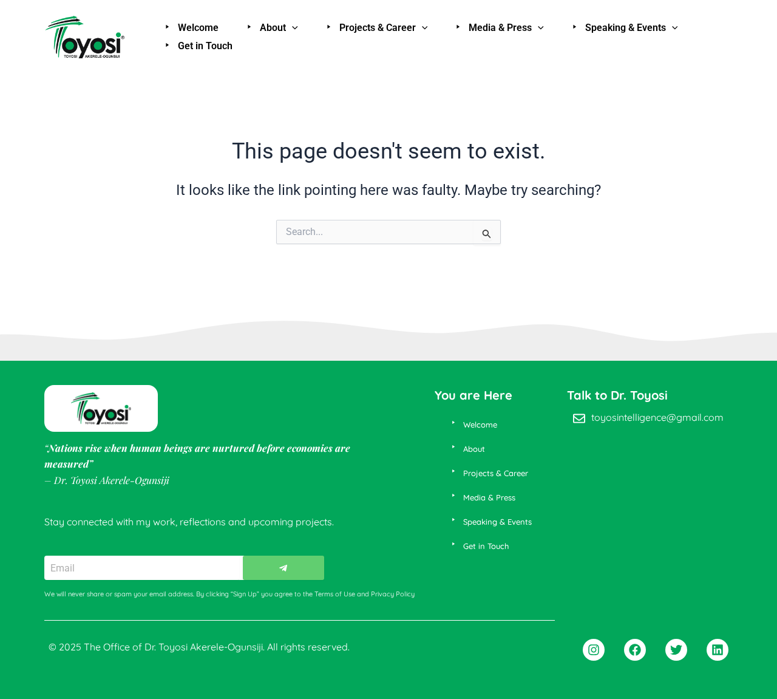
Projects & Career (377, 27)
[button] (292, 28)
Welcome (198, 27)
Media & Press (500, 27)
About (273, 27)
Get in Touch (205, 46)
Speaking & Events (625, 27)
